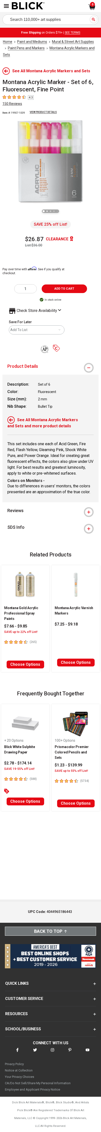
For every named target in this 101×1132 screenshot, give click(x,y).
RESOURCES (16, 1013)
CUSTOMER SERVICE (24, 998)
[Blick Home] (28, 6)
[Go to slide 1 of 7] (43, 211)
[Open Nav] (6, 6)
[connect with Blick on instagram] (52, 1053)
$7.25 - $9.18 (66, 624)
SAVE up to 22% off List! (21, 632)
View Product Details (43, 112)
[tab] (50, 366)
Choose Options (25, 664)
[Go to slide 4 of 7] (54, 211)
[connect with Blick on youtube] (87, 1053)
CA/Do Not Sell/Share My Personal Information (38, 1083)
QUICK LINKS (17, 983)
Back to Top (48, 931)
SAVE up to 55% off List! (71, 771)
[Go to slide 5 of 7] (57, 211)
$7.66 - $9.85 (15, 626)
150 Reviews (12, 104)
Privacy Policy (14, 1064)
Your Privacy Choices (19, 1077)
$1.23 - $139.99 (68, 765)
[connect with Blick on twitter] (35, 1053)
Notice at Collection (19, 1070)
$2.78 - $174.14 (18, 763)
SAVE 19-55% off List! (19, 769)
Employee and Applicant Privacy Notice (32, 1089)
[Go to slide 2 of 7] (47, 211)
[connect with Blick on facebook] (17, 1053)
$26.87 (34, 239)
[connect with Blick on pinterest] (70, 1053)
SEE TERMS (72, 32)
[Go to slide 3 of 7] (50, 211)
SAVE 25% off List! (50, 224)
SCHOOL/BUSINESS (23, 1029)
